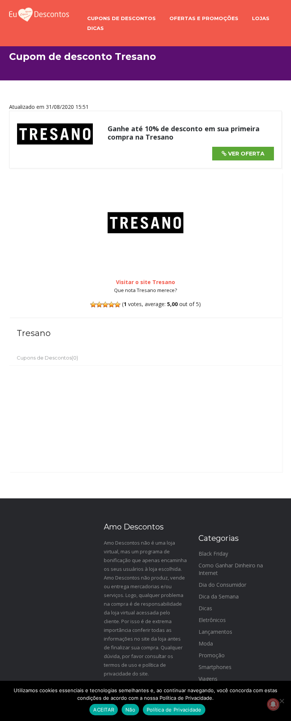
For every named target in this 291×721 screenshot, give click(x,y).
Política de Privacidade (174, 710)
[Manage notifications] (273, 704)
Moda (206, 643)
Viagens (208, 678)
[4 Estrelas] (111, 305)
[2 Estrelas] (99, 305)
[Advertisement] (145, 419)
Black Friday (213, 553)
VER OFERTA (245, 153)
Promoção (212, 655)
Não (130, 710)
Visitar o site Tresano (145, 282)
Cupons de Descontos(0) (47, 358)
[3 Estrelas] (105, 305)
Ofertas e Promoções (203, 18)
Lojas (260, 18)
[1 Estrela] (93, 305)
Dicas (95, 28)
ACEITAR (103, 710)
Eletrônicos (212, 620)
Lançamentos (215, 631)
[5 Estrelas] (117, 305)
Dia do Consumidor (222, 584)
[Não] (281, 701)
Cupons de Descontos (121, 18)
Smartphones (215, 667)
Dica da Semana (219, 596)
